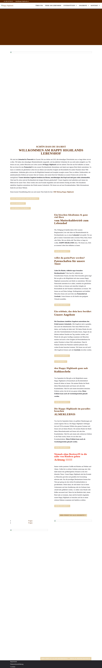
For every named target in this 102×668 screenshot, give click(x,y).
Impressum (13, 661)
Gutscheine (59, 361)
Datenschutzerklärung (16, 664)
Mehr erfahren (61, 251)
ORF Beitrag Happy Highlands (63, 192)
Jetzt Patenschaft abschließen (23, 198)
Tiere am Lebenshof (53, 5)
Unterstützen (69, 5)
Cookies (12, 667)
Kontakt (94, 5)
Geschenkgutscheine (19, 208)
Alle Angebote (17, 203)
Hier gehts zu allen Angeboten (53, 658)
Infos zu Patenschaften (79, 658)
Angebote (83, 5)
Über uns (39, 5)
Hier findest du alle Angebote (72, 515)
